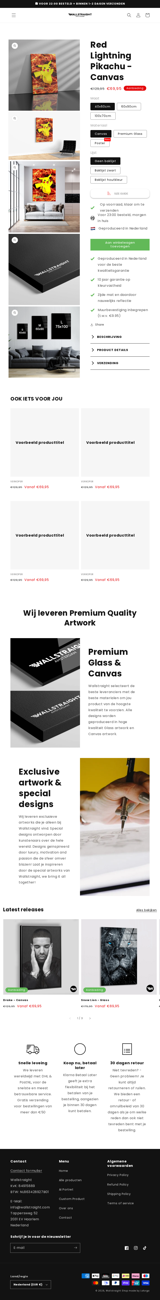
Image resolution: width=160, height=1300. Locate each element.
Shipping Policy (119, 1194)
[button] (13, 15)
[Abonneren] (75, 1247)
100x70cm (103, 116)
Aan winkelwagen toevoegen (120, 244)
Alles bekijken (146, 910)
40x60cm (102, 106)
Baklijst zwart (105, 170)
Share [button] (99, 325)
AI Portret (66, 1189)
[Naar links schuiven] (70, 1018)
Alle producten (70, 1180)
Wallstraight (113, 1290)
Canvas (101, 134)
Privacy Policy (118, 1175)
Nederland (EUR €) (28, 1284)
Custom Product (72, 1199)
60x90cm (129, 106)
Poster (100, 143)
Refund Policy (118, 1184)
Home (63, 1171)
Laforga (145, 1290)
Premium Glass (130, 134)
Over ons (66, 1208)
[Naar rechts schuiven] (89, 1018)
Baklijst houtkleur (109, 180)
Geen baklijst (105, 161)
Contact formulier (26, 1170)
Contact (65, 1218)
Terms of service (120, 1203)
